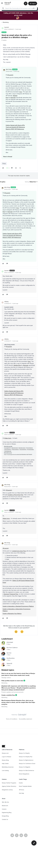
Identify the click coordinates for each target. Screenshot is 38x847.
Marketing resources (8, 767)
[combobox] (19, 8)
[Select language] (25, 3)
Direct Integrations (24, 774)
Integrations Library (7, 789)
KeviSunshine (11, 658)
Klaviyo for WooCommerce (26, 770)
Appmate (13, 97)
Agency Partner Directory (9, 786)
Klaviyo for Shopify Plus (25, 756)
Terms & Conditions (11, 719)
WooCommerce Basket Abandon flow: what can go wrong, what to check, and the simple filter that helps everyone (18, 702)
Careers (4, 809)
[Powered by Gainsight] (19, 715)
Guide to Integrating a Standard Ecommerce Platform (18, 606)
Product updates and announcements (12, 692)
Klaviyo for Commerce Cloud (27, 763)
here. (20, 91)
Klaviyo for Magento (24, 767)
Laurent (6, 27)
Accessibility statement (25, 719)
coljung (6, 301)
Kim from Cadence (12, 647)
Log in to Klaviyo (6, 756)
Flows (4, 163)
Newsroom (5, 805)
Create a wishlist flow (8, 695)
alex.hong (9, 69)
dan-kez (9, 653)
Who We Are (5, 802)
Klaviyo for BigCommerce (26, 760)
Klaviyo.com (5, 753)
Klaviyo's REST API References (15, 129)
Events (21, 783)
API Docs (21, 789)
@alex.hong (7, 438)
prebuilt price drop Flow (19, 551)
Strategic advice (6, 677)
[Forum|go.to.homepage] (8, 3)
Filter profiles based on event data (12, 680)
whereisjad (10, 642)
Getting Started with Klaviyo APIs (15, 125)
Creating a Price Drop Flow (15, 494)
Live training (5, 770)
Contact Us (5, 819)
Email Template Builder (25, 786)
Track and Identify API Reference (15, 127)
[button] (2, 3)
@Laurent (10, 75)
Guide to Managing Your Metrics (12, 613)
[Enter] (3, 8)
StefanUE (9, 663)
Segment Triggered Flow (11, 594)
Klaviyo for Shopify (24, 753)
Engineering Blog (6, 812)
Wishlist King (17, 365)
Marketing (6, 22)
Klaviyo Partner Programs (9, 783)
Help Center (5, 763)
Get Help (21, 793)
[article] (19, 225)
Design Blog (5, 816)
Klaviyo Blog (5, 760)
